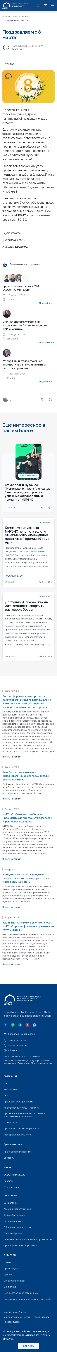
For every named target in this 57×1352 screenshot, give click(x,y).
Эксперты (9, 1157)
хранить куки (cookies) (27, 1335)
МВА (6, 1083)
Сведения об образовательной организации (28, 1239)
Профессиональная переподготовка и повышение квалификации (24, 1115)
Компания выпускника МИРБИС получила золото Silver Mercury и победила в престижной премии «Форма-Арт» (28, 535)
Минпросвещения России (17, 1316)
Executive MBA (11, 1089)
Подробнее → (47, 303)
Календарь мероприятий (21, 1033)
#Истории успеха (28, 475)
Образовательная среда (17, 1227)
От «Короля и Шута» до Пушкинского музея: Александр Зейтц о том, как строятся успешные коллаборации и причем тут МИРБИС (27, 492)
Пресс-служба (11, 1268)
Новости (8, 1180)
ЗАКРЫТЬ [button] (28, 1346)
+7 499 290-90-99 (17, 1045)
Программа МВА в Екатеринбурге (22, 1128)
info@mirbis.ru (15, 1050)
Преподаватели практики (17, 1151)
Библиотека (10, 1286)
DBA (6, 1095)
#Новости (45, 522)
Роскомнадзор (42, 1316)
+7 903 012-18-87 (17, 1040)
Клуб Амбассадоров (14, 1215)
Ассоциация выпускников (17, 1208)
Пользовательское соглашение (21, 1292)
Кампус (8, 1274)
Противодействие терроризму (20, 1245)
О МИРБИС (9, 1262)
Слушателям (10, 1202)
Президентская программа (18, 1101)
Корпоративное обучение (17, 1134)
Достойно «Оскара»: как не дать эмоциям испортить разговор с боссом (26, 606)
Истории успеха (12, 1221)
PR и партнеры (11, 1187)
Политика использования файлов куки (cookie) (28, 1299)
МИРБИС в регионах (14, 1280)
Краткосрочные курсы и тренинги (21, 1107)
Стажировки (10, 1122)
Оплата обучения (13, 1233)
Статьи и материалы (14, 1174)
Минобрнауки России (15, 1312)
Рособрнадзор (12, 1321)
